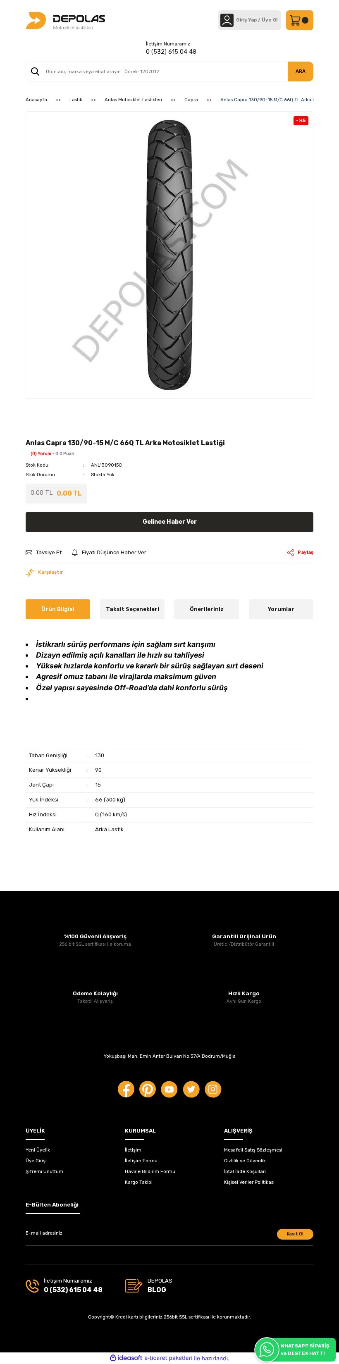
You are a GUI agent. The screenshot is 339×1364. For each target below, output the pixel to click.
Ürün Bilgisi (57, 609)
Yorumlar (281, 609)
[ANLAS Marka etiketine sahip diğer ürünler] (44, 429)
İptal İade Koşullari (245, 1171)
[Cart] (299, 20)
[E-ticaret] (168, 1358)
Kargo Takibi (139, 1182)
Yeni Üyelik (38, 1150)
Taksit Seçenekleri (132, 609)
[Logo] (65, 20)
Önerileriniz (207, 609)
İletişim (133, 1150)
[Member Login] (227, 20)
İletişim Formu (141, 1161)
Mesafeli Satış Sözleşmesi (253, 1150)
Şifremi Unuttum (44, 1171)
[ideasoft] (126, 1358)
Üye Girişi (36, 1161)
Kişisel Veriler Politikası (249, 1182)
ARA (301, 71)
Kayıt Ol (295, 1234)
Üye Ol (269, 20)
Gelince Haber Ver (170, 521)
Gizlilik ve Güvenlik (245, 1161)
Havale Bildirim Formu (150, 1171)
